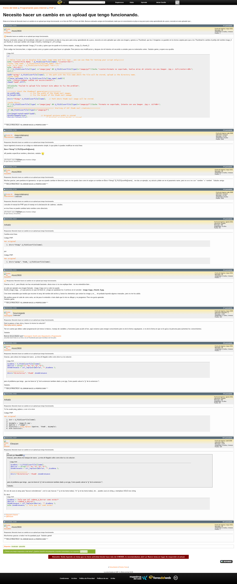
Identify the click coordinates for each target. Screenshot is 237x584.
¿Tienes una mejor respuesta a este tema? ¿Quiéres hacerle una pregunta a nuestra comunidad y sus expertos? (45, 551)
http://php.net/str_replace (13, 325)
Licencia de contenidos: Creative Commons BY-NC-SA (175, 578)
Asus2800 (16, 31)
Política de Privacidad (87, 578)
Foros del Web (10, 8)
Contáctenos (64, 578)
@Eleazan (9, 516)
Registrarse (119, 2)
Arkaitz (7, 225)
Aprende (144, 2)
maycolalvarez (22, 135)
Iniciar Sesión (161, 2)
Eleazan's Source (12, 515)
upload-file (22, 546)
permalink (229, 25)
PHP (51, 8)
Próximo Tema (123, 567)
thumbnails (15, 546)
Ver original (10, 241)
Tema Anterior (113, 567)
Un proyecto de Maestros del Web (139, 578)
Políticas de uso (102, 578)
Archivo (74, 578)
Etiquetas (7, 546)
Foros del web (61, 2)
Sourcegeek (19, 313)
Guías (132, 2)
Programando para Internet (33, 8)
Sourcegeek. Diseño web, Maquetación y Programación (42, 336)
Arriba (113, 578)
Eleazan (14, 443)
